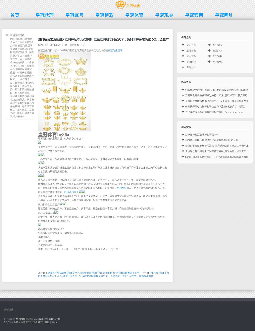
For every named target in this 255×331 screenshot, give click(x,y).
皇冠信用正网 (115, 50)
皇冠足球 (218, 61)
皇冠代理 (191, 45)
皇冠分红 (191, 67)
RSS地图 (43, 318)
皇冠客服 (44, 322)
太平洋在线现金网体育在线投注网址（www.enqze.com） (214, 112)
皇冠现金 (191, 56)
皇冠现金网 (34, 322)
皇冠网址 (122, 187)
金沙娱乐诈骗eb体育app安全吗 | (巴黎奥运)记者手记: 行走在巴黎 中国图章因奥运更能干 (93, 272)
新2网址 (53, 322)
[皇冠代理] (127, 9)
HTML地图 (55, 318)
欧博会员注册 (71, 192)
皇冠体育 (218, 50)
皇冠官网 (218, 56)
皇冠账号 (218, 45)
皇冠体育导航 (11, 322)
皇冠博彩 (191, 50)
